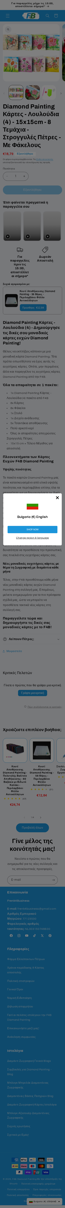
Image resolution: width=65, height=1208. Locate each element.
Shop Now (32, 529)
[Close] (57, 497)
